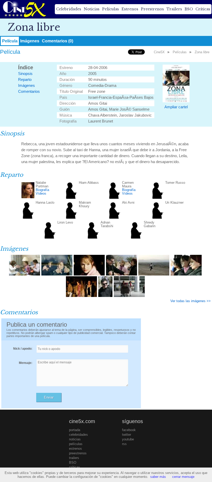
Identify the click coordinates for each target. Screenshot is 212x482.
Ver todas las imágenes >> (190, 301)
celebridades (78, 435)
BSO (189, 9)
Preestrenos (152, 9)
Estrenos (130, 9)
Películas (110, 9)
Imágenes (29, 41)
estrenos (75, 448)
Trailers (174, 9)
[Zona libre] (24, 274)
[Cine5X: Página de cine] (24, 9)
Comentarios (29, 91)
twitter (126, 435)
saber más (158, 477)
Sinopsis (25, 73)
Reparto (25, 79)
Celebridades (68, 9)
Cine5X (159, 52)
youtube (128, 439)
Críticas (202, 9)
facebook (129, 430)
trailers (74, 458)
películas (75, 444)
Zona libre (202, 52)
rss (124, 444)
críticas (74, 467)
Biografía (42, 190)
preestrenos (78, 453)
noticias (75, 439)
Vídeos (41, 193)
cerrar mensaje (183, 477)
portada (74, 430)
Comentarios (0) (57, 41)
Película (10, 41)
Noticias (92, 9)
